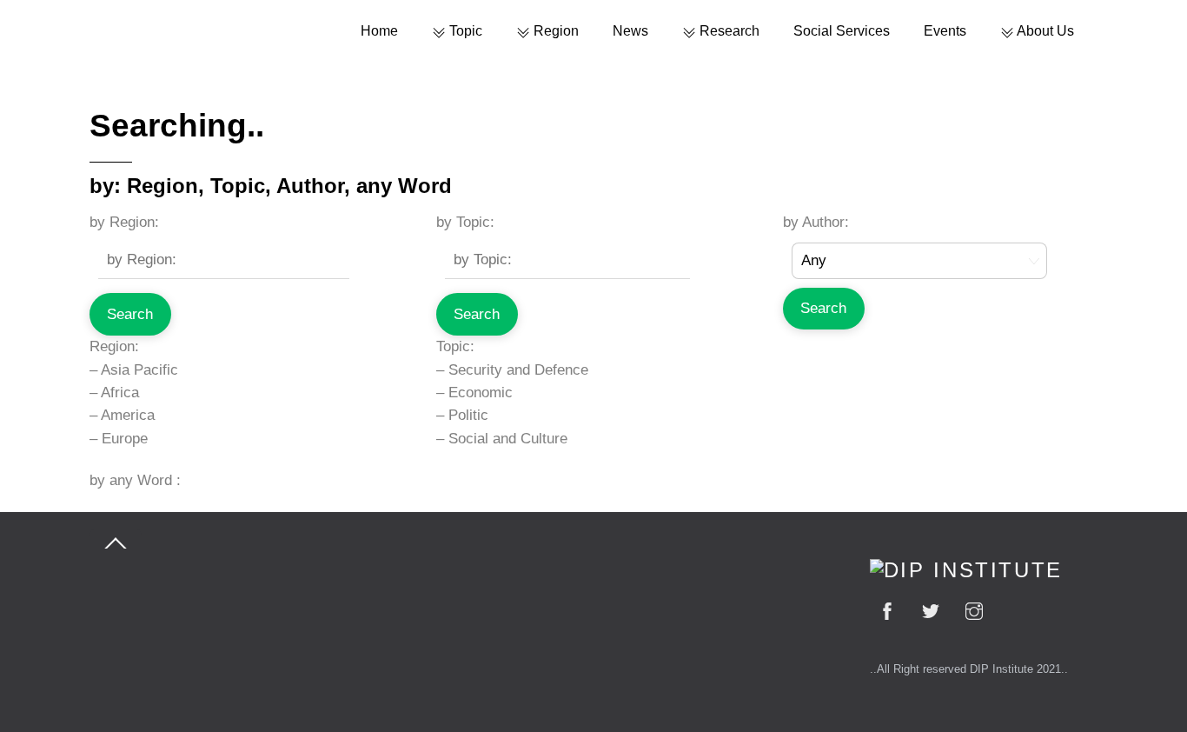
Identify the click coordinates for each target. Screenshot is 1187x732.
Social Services (841, 30)
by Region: (124, 222)
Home (379, 30)
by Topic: (465, 222)
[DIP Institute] (966, 570)
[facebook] (887, 609)
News (630, 30)
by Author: (816, 222)
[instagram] (974, 609)
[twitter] (930, 609)
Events (945, 30)
